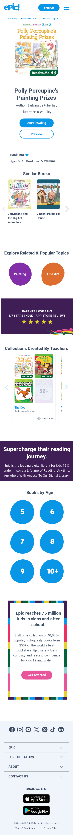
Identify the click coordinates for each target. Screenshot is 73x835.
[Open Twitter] (36, 729)
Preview (36, 134)
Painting (12, 18)
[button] (33, 387)
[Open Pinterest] (44, 729)
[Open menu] (66, 7)
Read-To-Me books (30, 18)
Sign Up (49, 7)
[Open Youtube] (28, 729)
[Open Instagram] (20, 729)
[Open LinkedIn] (61, 729)
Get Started (36, 675)
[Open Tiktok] (53, 729)
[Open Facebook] (12, 729)
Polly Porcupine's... (52, 18)
